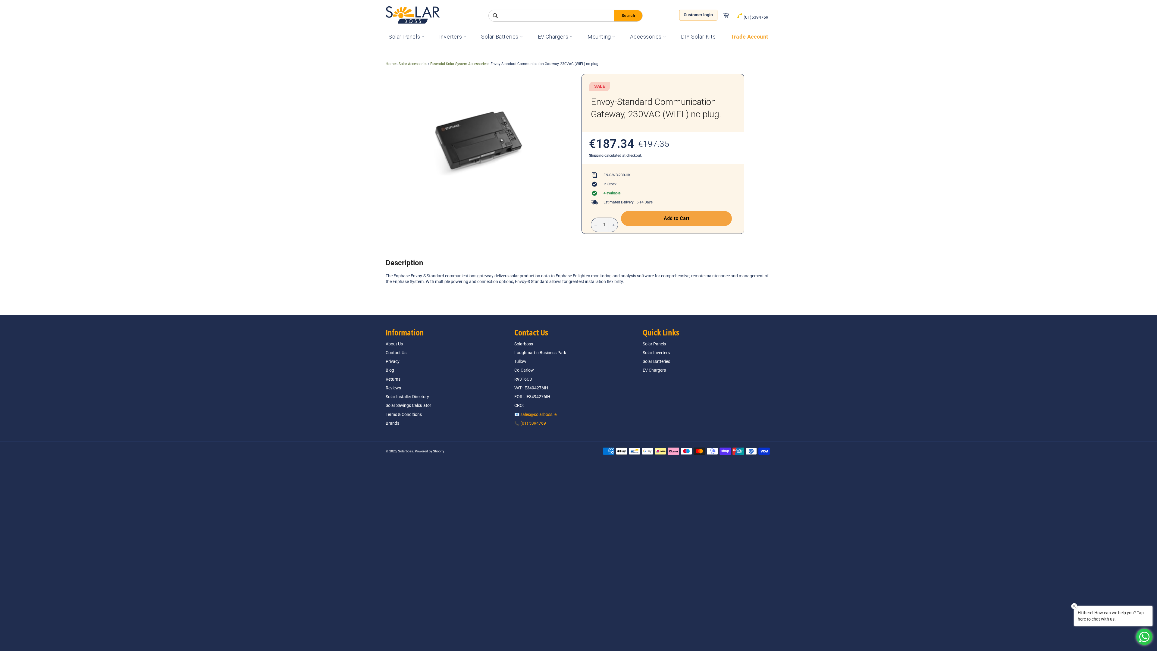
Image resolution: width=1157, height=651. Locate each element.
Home (391, 64)
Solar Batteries (500, 36)
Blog (390, 370)
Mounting (600, 36)
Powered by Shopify (429, 451)
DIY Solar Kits (698, 36)
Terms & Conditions (404, 414)
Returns (393, 379)
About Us (394, 343)
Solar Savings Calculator (408, 405)
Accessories (646, 36)
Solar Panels (405, 36)
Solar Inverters (656, 352)
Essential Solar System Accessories (459, 64)
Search (628, 15)
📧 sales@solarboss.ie (535, 414)
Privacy (393, 361)
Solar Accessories (413, 64)
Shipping (596, 155)
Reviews (393, 387)
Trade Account (749, 36)
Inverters (451, 36)
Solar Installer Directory (407, 396)
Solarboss (405, 451)
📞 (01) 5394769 (530, 423)
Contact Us (396, 352)
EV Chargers (554, 36)
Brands (392, 423)
